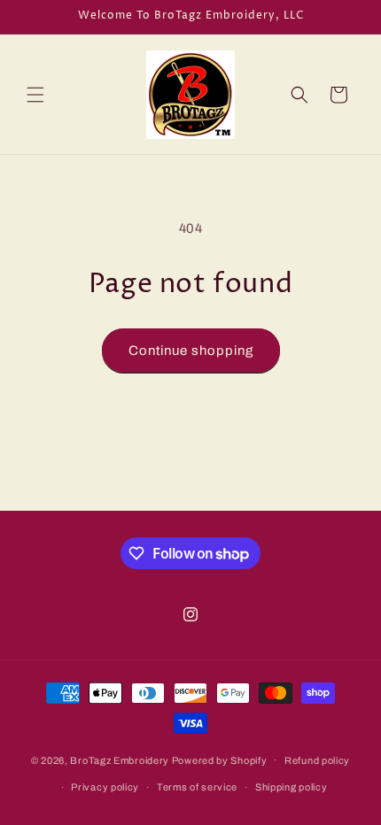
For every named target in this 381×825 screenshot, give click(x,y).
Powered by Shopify (220, 759)
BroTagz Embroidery (119, 759)
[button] (35, 94)
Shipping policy (291, 787)
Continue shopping (190, 350)
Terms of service (197, 787)
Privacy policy (105, 787)
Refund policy (317, 760)
